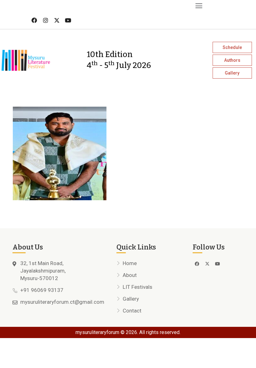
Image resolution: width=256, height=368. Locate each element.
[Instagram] (45, 20)
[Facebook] (34, 20)
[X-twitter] (56, 20)
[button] (102, 6)
